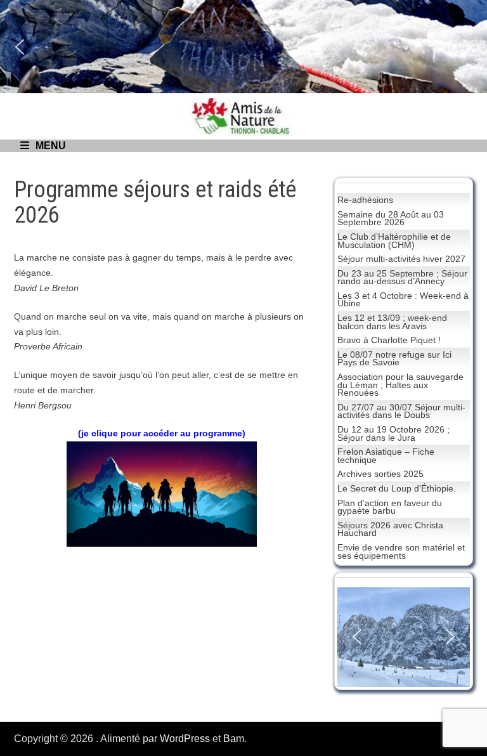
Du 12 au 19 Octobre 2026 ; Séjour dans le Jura (393, 433)
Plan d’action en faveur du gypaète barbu (389, 507)
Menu (51, 145)
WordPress (185, 738)
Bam (233, 738)
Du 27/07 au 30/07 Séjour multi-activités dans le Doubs (401, 411)
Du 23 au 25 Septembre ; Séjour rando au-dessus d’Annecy (402, 277)
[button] (20, 47)
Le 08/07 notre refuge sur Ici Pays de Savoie (394, 358)
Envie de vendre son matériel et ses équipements (401, 551)
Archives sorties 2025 (380, 474)
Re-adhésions (365, 200)
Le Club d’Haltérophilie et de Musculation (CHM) (394, 240)
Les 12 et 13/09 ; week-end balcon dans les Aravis (392, 322)
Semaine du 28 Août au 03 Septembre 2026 (390, 218)
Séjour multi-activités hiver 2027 (401, 259)
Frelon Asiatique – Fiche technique (385, 455)
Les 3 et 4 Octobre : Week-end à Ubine (403, 299)
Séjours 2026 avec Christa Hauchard (390, 529)
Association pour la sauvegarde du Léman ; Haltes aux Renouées (400, 385)
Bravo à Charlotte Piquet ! (389, 340)
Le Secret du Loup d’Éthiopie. (396, 488)
